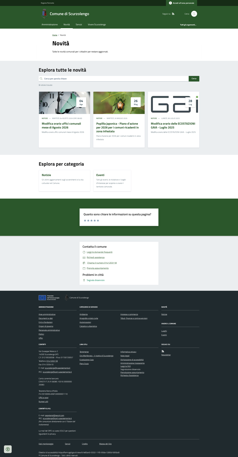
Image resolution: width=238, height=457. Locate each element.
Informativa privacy (128, 351)
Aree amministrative (47, 314)
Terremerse (84, 351)
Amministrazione (50, 24)
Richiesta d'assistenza (129, 375)
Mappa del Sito (105, 443)
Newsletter (166, 354)
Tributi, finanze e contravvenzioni (133, 318)
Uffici (41, 338)
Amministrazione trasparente (132, 363)
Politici (41, 334)
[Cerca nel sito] (193, 14)
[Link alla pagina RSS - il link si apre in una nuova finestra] (173, 13)
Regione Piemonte (47, 3)
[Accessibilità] (8, 449)
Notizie (45, 118)
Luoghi (164, 330)
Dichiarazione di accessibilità (132, 359)
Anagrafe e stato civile (89, 318)
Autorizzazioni (85, 322)
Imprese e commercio (129, 314)
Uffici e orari (43, 397)
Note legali (124, 355)
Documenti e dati (46, 318)
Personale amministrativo (49, 330)
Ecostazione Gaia (87, 359)
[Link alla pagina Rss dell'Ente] (162, 351)
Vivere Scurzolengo (97, 24)
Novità (67, 24)
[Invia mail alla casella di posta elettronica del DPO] (54, 415)
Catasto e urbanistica (88, 326)
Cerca (194, 78)
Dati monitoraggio (46, 443)
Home (54, 35)
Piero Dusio (84, 363)
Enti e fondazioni (45, 322)
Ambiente (84, 314)
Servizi (79, 24)
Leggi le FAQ (125, 366)
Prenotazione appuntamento (132, 372)
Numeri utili (43, 401)
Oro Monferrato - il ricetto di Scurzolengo (96, 355)
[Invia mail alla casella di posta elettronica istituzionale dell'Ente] (57, 368)
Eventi (164, 334)
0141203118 (52, 361)
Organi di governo (46, 326)
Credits (85, 443)
